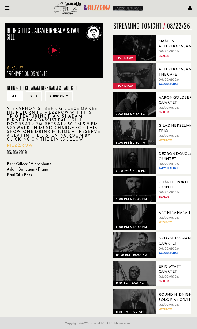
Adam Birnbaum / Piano (27, 169)
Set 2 (33, 96)
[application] (54, 50)
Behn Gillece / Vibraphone (29, 164)
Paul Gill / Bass (19, 175)
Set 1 (15, 96)
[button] (54, 50)
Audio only (59, 96)
